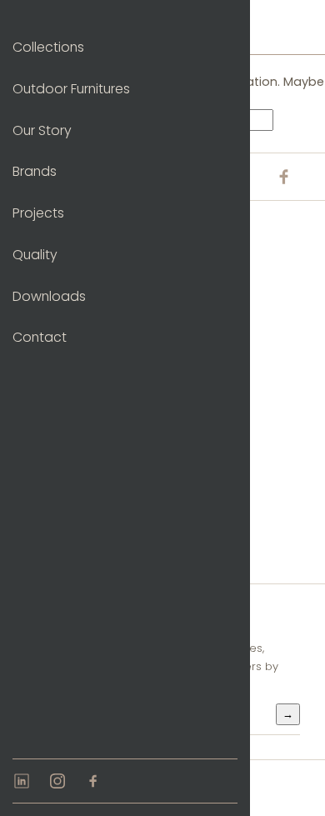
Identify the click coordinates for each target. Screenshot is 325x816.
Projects (38, 213)
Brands (34, 171)
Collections (48, 47)
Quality (35, 254)
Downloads (49, 296)
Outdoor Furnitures (71, 88)
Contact (39, 337)
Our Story (42, 130)
